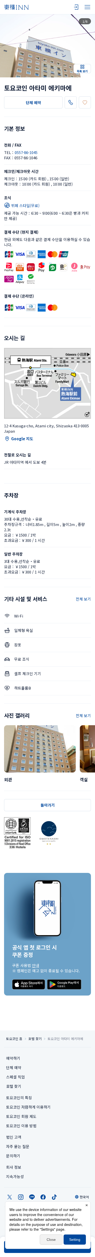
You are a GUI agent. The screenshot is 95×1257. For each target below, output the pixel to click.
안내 (35, 965)
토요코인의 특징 (19, 1097)
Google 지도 (22, 438)
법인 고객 (13, 1137)
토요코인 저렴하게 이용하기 (28, 1107)
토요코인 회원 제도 (21, 1116)
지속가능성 (15, 1176)
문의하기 (13, 1155)
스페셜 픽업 (15, 1076)
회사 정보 (13, 1167)
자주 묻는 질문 (17, 1146)
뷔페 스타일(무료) (25, 205)
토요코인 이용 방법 (21, 1125)
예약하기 (13, 1058)
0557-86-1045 (26, 152)
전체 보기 (83, 599)
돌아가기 (48, 805)
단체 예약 (33, 102)
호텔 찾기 (35, 1039)
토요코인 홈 (14, 1039)
